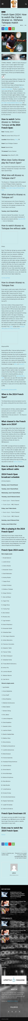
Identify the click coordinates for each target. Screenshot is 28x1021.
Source (3, 834)
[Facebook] (2, 28)
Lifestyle (7, 9)
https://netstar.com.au (14, 875)
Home (2, 9)
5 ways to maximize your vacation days (7, 854)
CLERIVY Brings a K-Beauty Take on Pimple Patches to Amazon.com (18, 903)
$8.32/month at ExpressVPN (8, 389)
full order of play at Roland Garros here (11, 102)
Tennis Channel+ (18, 461)
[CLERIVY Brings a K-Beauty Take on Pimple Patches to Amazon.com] (5, 903)
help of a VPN (21, 219)
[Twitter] (6, 28)
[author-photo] (14, 871)
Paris (16, 139)
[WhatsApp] (13, 28)
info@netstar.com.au (12, 1001)
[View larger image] (2, 77)
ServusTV (21, 364)
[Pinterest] (9, 28)
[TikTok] (15, 1011)
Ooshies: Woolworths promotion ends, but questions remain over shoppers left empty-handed (18, 910)
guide (11, 326)
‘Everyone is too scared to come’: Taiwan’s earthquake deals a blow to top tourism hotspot (21, 856)
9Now (15, 364)
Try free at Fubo (5, 278)
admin (4, 25)
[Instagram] (12, 1011)
